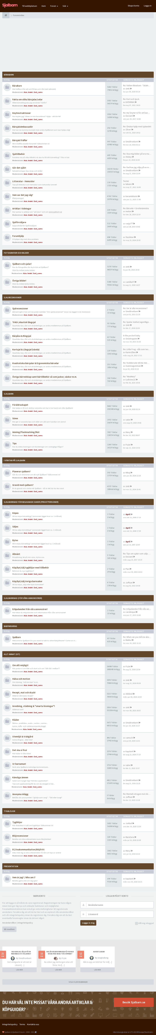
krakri (30, 92)
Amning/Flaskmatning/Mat (25, 432)
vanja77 (129, 223)
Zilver (128, 129)
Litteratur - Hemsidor (23, 181)
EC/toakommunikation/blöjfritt (28, 849)
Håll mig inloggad (146, 923)
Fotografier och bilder (16, 252)
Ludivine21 (130, 379)
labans (129, 184)
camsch (129, 737)
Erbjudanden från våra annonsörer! (30, 609)
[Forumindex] (5, 15)
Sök (65, 6)
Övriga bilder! (19, 280)
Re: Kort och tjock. (131, 99)
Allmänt (16, 554)
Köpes (15, 513)
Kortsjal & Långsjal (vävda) (25, 349)
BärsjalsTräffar (19, 140)
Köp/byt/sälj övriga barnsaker (27, 581)
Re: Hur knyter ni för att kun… (136, 112)
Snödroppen (131, 338)
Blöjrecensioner (20, 835)
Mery (128, 432)
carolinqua (130, 612)
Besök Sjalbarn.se (133, 1002)
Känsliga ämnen (20, 777)
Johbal (129, 823)
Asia (25, 92)
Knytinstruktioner (21, 113)
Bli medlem (9, 929)
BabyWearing (10, 626)
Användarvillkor (9, 922)
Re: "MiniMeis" (129, 376)
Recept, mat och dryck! (23, 692)
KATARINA (130, 102)
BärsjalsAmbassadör (22, 126)
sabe (128, 419)
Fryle (128, 444)
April (128, 514)
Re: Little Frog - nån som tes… (136, 349)
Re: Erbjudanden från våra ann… (137, 609)
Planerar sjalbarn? (21, 471)
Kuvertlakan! (99, 952)
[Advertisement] (78, 45)
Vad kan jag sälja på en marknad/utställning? (21, 953)
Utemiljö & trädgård (22, 736)
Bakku (128, 640)
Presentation (11, 866)
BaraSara (130, 837)
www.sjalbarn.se (55, 212)
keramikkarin (131, 196)
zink (127, 88)
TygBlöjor (9, 811)
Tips (14, 443)
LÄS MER (19, 970)
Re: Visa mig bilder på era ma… (137, 153)
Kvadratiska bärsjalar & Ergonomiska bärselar (35, 363)
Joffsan (129, 582)
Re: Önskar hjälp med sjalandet (137, 126)
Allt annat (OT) (12, 654)
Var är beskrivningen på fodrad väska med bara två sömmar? (60, 953)
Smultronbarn (132, 141)
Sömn (15, 418)
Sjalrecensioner (12, 297)
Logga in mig (88, 922)
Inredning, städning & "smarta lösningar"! (33, 706)
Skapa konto (133, 5)
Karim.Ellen (131, 352)
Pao (127, 568)
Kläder (15, 719)
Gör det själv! (19, 167)
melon (128, 211)
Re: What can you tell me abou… (137, 637)
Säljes (15, 526)
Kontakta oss (33, 1024)
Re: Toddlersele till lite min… (136, 362)
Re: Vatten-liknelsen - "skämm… (137, 85)
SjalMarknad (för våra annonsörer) (23, 598)
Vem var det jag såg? (22, 195)
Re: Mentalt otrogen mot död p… (138, 794)
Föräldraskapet (20, 404)
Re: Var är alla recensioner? (135, 308)
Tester (126, 181)
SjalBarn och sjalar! (22, 263)
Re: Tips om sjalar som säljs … (136, 553)
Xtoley (128, 156)
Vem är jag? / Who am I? (23, 877)
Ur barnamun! (19, 763)
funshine (129, 237)
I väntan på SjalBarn (14, 460)
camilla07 (130, 282)
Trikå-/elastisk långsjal (24, 322)
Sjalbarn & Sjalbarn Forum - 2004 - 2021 (19, 1032)
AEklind (129, 693)
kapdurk (129, 751)
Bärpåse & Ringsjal (21, 335)
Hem (44, 6)
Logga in (147, 5)
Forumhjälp (18, 236)
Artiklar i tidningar (21, 208)
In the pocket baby (131, 335)
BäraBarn (9, 74)
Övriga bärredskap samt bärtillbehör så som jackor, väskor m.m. (44, 376)
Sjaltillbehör (18, 154)
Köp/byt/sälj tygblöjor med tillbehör (30, 567)
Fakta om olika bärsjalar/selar (27, 99)
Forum (53, 6)
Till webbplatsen (29, 6)
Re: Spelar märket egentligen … (137, 322)
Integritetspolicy (25, 922)
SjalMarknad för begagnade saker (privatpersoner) (31, 502)
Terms (22, 1024)
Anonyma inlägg (20, 794)
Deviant (129, 115)
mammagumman (133, 366)
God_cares (38, 92)
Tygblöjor (17, 822)
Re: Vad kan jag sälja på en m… (137, 167)
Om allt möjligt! (20, 665)
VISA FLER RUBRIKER (78, 982)
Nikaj (128, 472)
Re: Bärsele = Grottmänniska (136, 208)
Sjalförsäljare (19, 222)
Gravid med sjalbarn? (23, 485)
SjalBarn (8, 393)
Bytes (15, 540)
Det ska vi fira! (19, 750)
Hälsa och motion (21, 678)
